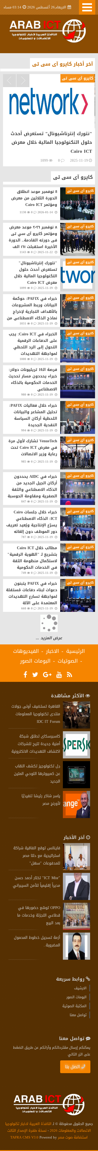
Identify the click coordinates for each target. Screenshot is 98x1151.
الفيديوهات (26, 651)
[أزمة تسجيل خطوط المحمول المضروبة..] (76, 958)
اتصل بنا (72, 1067)
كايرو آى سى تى (73, 177)
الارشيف (80, 988)
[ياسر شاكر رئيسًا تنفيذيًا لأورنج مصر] (76, 817)
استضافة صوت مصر (72, 1137)
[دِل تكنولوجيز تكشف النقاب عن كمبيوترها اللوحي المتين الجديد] (76, 787)
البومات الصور (35, 661)
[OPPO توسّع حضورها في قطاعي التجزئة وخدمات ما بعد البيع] (76, 928)
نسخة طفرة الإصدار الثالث (27, 1130)
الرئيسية (75, 651)
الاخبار (52, 651)
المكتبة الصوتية (74, 1006)
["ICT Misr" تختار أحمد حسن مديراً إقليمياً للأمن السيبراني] (76, 898)
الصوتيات (68, 661)
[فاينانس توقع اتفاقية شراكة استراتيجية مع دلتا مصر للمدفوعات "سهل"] (76, 869)
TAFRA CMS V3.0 (24, 1137)
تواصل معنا (78, 1015)
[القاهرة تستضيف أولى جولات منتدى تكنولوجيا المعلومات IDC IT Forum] (76, 727)
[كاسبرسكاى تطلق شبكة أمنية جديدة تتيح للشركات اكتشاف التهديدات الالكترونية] (76, 757)
